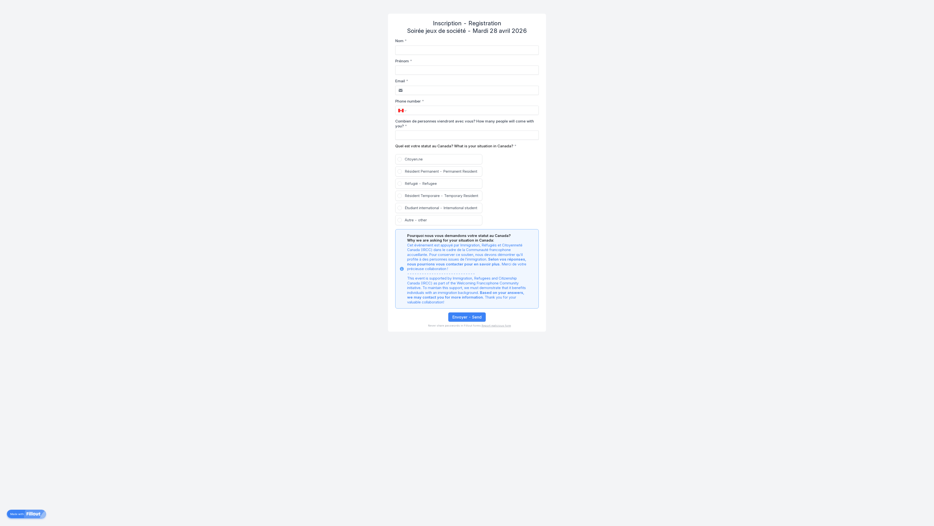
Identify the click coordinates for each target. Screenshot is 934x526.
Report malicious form (496, 325)
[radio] (438, 159)
